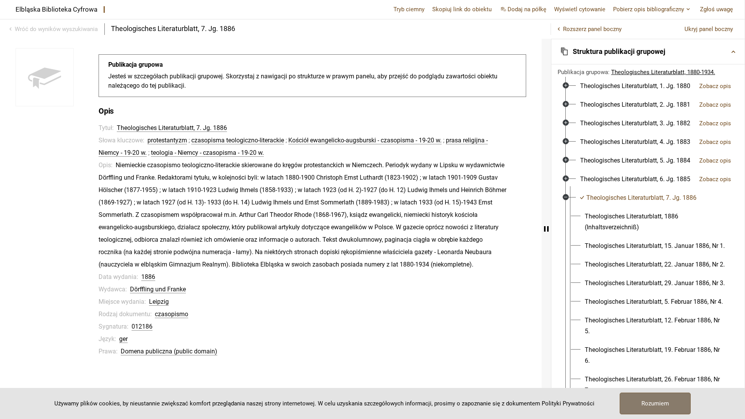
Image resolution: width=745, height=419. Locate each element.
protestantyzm (167, 140)
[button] (648, 51)
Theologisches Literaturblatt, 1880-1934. (663, 72)
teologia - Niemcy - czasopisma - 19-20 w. (207, 152)
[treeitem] (648, 86)
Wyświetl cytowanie (579, 9)
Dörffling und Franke (158, 289)
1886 (148, 276)
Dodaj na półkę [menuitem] (527, 9)
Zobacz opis (715, 86)
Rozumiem (655, 403)
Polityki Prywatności (568, 403)
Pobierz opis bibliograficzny (648, 9)
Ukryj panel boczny (708, 29)
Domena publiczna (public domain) (169, 351)
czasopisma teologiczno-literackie (237, 140)
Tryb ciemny (408, 9)
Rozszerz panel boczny (592, 29)
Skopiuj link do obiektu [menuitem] (462, 9)
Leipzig (159, 301)
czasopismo (171, 314)
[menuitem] (635, 86)
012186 (142, 326)
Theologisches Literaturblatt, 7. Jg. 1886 (172, 128)
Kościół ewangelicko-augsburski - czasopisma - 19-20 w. (365, 140)
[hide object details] (546, 229)
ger (123, 339)
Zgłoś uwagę (716, 9)
